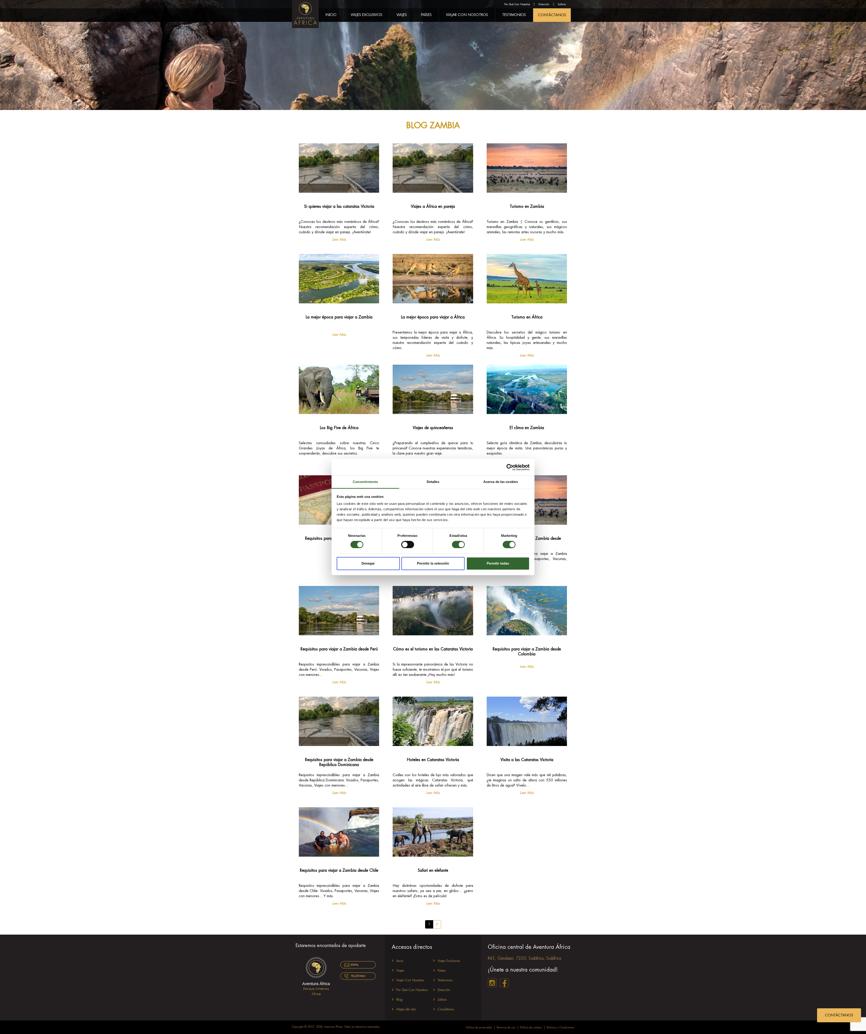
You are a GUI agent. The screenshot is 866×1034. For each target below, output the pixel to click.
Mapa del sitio (406, 1009)
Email (355, 964)
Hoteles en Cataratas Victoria (433, 760)
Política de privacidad (479, 1027)
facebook (504, 982)
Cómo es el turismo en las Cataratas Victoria (433, 649)
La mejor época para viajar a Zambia (339, 317)
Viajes (401, 15)
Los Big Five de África (339, 428)
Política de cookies (530, 1027)
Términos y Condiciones (560, 1027)
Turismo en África (526, 317)
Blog (399, 999)
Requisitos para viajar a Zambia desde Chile (339, 870)
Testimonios (514, 15)
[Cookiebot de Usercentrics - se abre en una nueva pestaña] (510, 467)
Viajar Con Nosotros (467, 15)
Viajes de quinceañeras (433, 428)
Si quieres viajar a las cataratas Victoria (339, 206)
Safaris (562, 4)
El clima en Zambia (526, 428)
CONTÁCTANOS (552, 15)
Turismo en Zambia (527, 206)
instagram (492, 982)
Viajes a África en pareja (433, 206)
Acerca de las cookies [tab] (500, 482)
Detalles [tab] (433, 482)
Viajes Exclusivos (366, 15)
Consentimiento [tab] (365, 482)
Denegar (368, 563)
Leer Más (339, 239)
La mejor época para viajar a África (433, 317)
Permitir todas (498, 563)
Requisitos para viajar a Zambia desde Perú (339, 649)
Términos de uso (506, 1027)
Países (426, 15)
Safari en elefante (433, 870)
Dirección (543, 4)
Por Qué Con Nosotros (517, 4)
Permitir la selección (433, 563)
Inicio (331, 15)
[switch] (407, 544)
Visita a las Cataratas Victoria (526, 760)
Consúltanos (446, 1009)
